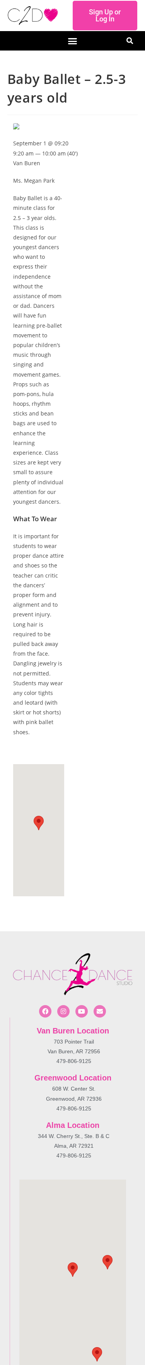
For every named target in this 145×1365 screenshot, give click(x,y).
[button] (72, 40)
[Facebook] (45, 1011)
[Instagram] (63, 1011)
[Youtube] (81, 1011)
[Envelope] (100, 1011)
